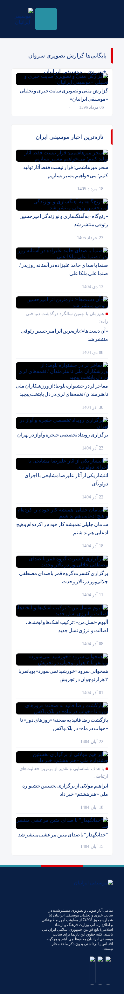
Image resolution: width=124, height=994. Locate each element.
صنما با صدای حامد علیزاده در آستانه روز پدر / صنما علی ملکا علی (63, 269)
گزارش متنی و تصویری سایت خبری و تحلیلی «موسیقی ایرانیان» (64, 95)
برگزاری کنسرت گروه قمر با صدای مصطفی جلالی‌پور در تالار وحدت (63, 577)
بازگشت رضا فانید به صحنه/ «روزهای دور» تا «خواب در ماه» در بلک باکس (64, 724)
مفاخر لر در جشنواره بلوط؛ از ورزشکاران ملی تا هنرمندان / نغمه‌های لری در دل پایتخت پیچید (62, 390)
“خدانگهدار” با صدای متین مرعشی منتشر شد (63, 834)
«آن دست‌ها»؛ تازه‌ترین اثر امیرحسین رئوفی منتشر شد (64, 335)
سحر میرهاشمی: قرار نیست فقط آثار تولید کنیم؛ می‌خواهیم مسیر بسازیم (65, 171)
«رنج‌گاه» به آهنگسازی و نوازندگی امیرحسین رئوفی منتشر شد (63, 220)
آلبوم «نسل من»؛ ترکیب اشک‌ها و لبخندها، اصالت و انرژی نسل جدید (67, 626)
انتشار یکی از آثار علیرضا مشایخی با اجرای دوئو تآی (66, 479)
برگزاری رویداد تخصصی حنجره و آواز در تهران (62, 434)
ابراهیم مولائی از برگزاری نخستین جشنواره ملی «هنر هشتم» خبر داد (65, 790)
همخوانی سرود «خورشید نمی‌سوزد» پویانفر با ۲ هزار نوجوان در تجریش (63, 675)
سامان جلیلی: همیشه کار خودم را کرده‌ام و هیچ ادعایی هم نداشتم (62, 528)
